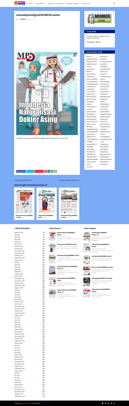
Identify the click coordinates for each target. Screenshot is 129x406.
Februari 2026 (30, 246)
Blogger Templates (46, 403)
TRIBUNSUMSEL (91, 162)
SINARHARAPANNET (92, 132)
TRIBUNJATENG (90, 152)
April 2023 (30, 325)
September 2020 (30, 396)
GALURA (88, 66)
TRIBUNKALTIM (90, 154)
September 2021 (30, 368)
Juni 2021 (30, 375)
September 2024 (30, 285)
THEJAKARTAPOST (91, 144)
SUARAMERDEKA (105, 137)
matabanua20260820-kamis (101, 256)
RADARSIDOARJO (91, 117)
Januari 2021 (30, 387)
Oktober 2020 (30, 394)
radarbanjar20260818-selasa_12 (99, 234)
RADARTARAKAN (91, 119)
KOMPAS (102, 79)
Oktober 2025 (30, 255)
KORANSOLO (104, 89)
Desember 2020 (30, 389)
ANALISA (89, 56)
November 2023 (30, 308)
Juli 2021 (30, 373)
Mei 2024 (30, 295)
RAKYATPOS (103, 122)
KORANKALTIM (104, 84)
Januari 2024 (30, 304)
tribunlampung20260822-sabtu (68, 255)
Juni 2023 (30, 320)
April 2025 (30, 269)
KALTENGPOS (90, 77)
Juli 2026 (30, 235)
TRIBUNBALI (89, 147)
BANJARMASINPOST (92, 59)
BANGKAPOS (104, 56)
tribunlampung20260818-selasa (100, 245)
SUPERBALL (89, 142)
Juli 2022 (30, 345)
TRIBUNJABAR (90, 149)
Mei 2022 (30, 350)
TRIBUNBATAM (104, 147)
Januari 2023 (30, 332)
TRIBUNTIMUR (104, 162)
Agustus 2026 (30, 232)
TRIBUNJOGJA (104, 152)
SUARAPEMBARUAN (92, 139)
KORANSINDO (90, 89)
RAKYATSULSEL (91, 124)
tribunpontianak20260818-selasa (101, 290)
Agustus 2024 (30, 288)
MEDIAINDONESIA (105, 97)
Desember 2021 (30, 361)
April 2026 (30, 242)
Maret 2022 (30, 355)
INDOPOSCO (104, 71)
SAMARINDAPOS (105, 127)
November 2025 (30, 253)
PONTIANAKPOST (91, 107)
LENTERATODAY (104, 92)
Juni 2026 (30, 237)
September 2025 (30, 258)
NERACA (102, 102)
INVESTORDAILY (91, 74)
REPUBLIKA (89, 127)
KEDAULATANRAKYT (92, 79)
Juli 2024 (30, 290)
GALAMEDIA (103, 64)
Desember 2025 (30, 251)
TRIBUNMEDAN (104, 157)
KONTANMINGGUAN (92, 84)
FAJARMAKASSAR (91, 64)
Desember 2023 (30, 306)
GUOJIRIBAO (103, 66)
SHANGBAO (103, 129)
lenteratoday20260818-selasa (102, 267)
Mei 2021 (30, 378)
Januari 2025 (30, 276)
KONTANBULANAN (91, 82)
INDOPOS (89, 71)
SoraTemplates (26, 403)
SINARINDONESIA (105, 132)
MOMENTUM (90, 102)
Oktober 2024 (30, 283)
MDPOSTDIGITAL (91, 97)
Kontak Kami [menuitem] (85, 3)
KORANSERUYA (91, 87)
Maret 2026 (30, 244)
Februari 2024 (30, 302)
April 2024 (30, 297)
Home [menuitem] (30, 3)
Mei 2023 (30, 322)
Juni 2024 (30, 292)
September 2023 (30, 313)
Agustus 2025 (30, 260)
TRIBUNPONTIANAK (106, 159)
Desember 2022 (30, 334)
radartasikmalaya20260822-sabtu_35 (67, 291)
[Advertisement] (47, 37)
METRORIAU (103, 99)
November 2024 (30, 281)
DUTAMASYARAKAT (106, 61)
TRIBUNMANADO (91, 157)
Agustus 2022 (30, 343)
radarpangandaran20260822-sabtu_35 (67, 267)
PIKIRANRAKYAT (104, 104)
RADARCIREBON (105, 112)
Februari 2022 (30, 357)
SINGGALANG (90, 134)
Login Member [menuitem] (40, 3)
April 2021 (30, 380)
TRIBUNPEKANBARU (92, 159)
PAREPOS (89, 104)
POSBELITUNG (104, 107)
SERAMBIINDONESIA (92, 129)
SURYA (102, 142)
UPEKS (88, 164)
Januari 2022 (30, 359)
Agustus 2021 (30, 371)
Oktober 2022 (30, 338)
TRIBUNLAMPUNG (105, 154)
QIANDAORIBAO (91, 112)
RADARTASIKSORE (91, 122)
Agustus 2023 (30, 315)
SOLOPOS (103, 134)
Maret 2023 (30, 327)
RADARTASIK (104, 119)
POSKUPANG (104, 109)
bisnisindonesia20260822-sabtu (66, 234)
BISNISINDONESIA (91, 61)
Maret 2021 (30, 382)
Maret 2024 (30, 299)
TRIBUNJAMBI (104, 149)
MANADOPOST (90, 94)
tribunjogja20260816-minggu (102, 278)
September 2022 (30, 341)
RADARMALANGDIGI (106, 114)
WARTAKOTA (104, 164)
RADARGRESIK (90, 114)
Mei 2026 (30, 239)
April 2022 (30, 352)
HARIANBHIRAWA (105, 69)
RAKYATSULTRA (104, 124)
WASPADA (89, 167)
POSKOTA (89, 109)
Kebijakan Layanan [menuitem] (72, 3)
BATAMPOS (103, 59)
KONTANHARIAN (105, 82)
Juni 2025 (30, 265)
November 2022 (30, 336)
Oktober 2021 (30, 366)
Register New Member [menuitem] (56, 3)
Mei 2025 (30, 267)
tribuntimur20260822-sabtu (67, 244)
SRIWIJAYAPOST (91, 137)
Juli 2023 (30, 318)
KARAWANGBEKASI (105, 77)
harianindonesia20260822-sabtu (66, 279)
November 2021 (30, 364)
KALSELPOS (103, 74)
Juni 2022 (30, 348)
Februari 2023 (30, 329)
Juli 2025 (30, 262)
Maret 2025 (30, 272)
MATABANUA (104, 94)
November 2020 (30, 391)
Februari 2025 (30, 274)
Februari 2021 (30, 385)
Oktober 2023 (30, 311)
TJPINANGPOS (104, 144)
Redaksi (23, 19)
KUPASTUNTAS (90, 92)
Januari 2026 (30, 248)
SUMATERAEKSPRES (106, 139)
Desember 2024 (30, 278)
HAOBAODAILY (90, 69)
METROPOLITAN (91, 99)
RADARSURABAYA (105, 117)
